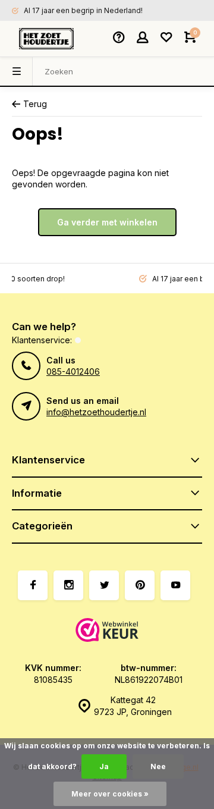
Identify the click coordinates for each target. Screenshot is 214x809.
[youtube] (175, 585)
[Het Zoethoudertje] (46, 39)
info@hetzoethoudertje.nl (96, 412)
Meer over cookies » (110, 793)
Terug (35, 104)
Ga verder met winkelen (107, 222)
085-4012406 (73, 371)
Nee (158, 766)
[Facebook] (33, 585)
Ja (104, 766)
